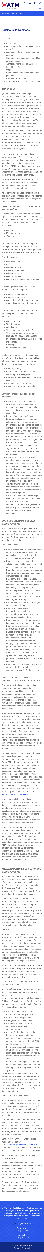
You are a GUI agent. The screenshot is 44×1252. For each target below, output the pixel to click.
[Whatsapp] (25, 3)
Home (4, 13)
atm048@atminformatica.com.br (16, 794)
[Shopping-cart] (34, 3)
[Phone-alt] (29, 3)
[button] (40, 3)
